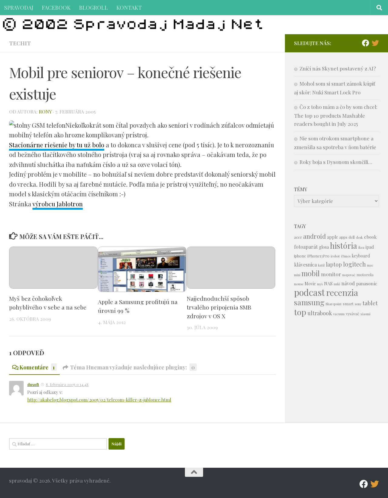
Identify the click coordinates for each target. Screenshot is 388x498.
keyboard (361, 256)
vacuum (339, 314)
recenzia (342, 292)
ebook (370, 237)
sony (358, 304)
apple (332, 237)
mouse (298, 284)
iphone (300, 255)
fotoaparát (306, 247)
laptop (334, 264)
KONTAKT (129, 7)
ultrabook (319, 313)
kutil (321, 265)
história (343, 245)
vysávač (352, 313)
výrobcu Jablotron (57, 204)
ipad (370, 247)
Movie (310, 284)
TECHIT (20, 43)
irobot (335, 256)
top (300, 311)
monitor (331, 273)
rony (45, 111)
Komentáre (37, 367)
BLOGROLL (93, 7)
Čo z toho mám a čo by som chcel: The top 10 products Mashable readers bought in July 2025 (335, 115)
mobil (311, 273)
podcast (309, 292)
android (314, 236)
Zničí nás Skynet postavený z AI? (337, 68)
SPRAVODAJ (18, 7)
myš (320, 284)
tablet (370, 303)
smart (348, 303)
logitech (354, 264)
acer (298, 237)
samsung (309, 302)
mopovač (348, 275)
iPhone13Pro (318, 255)
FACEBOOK (56, 7)
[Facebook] (365, 43)
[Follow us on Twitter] (375, 43)
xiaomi (365, 314)
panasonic (366, 283)
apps (343, 237)
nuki (337, 284)
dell (352, 237)
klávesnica (305, 264)
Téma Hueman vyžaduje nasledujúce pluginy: (132, 367)
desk (359, 237)
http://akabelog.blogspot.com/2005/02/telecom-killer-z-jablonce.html (99, 400)
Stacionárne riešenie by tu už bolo (56, 145)
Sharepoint (334, 304)
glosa (324, 247)
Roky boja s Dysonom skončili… (335, 162)
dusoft (33, 384)
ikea (361, 247)
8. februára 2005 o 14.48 (67, 384)
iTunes (345, 256)
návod (348, 283)
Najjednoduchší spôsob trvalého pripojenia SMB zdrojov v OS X (219, 307)
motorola (364, 274)
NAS (328, 284)
